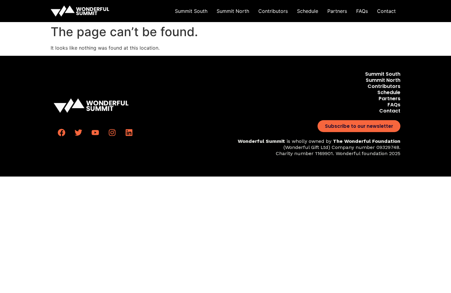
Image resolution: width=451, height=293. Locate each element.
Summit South (191, 11)
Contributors (273, 11)
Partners (337, 11)
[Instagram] (112, 132)
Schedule (307, 11)
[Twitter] (78, 132)
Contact (386, 11)
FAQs (362, 11)
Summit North (233, 11)
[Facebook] (61, 132)
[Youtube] (95, 132)
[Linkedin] (129, 132)
